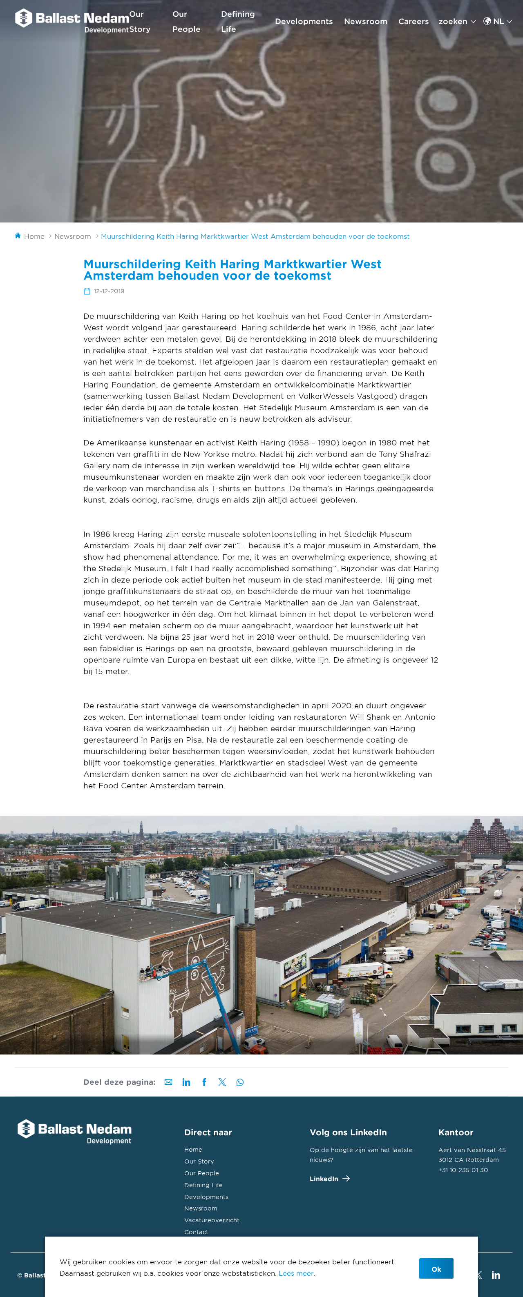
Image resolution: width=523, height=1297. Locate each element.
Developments (304, 21)
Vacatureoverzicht (211, 1220)
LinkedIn (324, 1178)
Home (193, 1149)
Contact (196, 1231)
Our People (201, 1173)
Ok (436, 1269)
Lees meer (296, 1273)
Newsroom (365, 21)
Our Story (199, 1161)
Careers (413, 21)
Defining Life (203, 1184)
